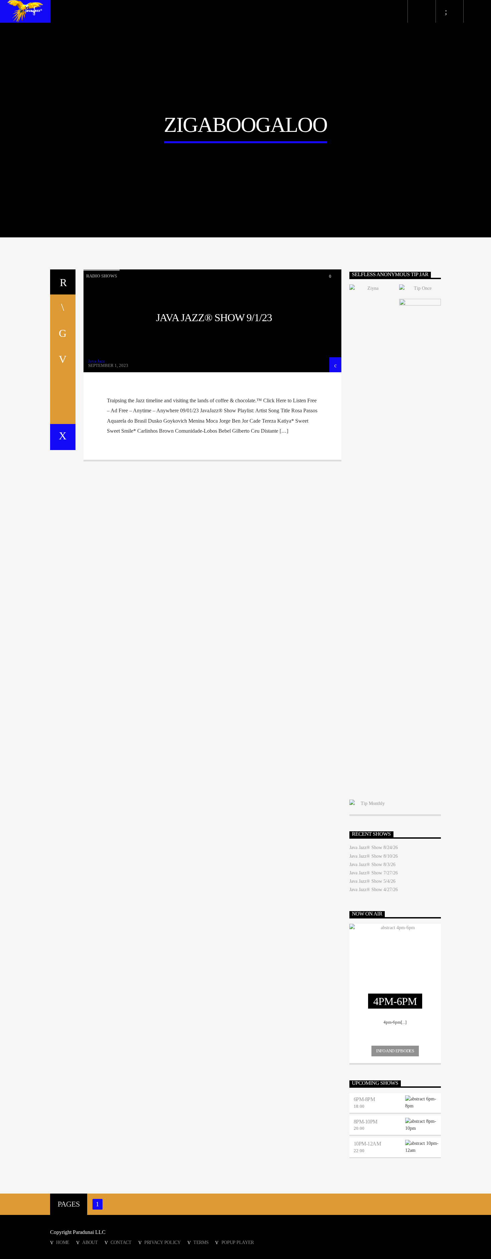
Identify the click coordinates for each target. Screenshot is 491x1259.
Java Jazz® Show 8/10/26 (373, 856)
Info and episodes (395, 1050)
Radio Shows (101, 275)
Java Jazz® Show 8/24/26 (373, 847)
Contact (121, 1242)
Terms (201, 1242)
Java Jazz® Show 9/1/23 (214, 317)
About (90, 1242)
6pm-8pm (364, 1099)
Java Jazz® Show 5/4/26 (372, 881)
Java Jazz (96, 361)
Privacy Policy (162, 1242)
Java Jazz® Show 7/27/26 (373, 872)
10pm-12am (367, 1143)
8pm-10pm (365, 1121)
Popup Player (237, 1242)
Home (62, 1242)
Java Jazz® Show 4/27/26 (373, 889)
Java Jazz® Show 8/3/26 (372, 864)
